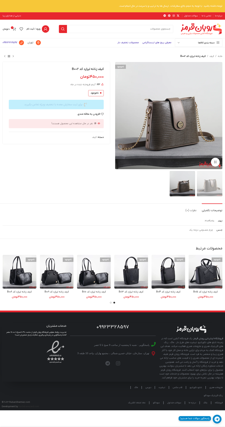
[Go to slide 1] (114, 303)
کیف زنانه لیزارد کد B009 (57, 292)
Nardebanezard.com (28, 406)
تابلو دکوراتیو (196, 387)
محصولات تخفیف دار (128, 42)
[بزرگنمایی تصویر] (215, 162)
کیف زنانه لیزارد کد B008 (19, 292)
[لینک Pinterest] (169, 15)
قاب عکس (177, 387)
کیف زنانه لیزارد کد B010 (94, 292)
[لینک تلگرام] (164, 15)
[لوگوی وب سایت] (201, 28)
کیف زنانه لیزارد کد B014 (168, 292)
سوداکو (156, 402)
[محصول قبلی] (13, 56)
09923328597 (10, 42)
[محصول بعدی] (5, 56)
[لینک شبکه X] (178, 15)
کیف (212, 56)
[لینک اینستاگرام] (174, 15)
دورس (148, 387)
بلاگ (205, 402)
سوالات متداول (174, 402)
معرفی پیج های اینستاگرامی (156, 42)
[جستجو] (63, 29)
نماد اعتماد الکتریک (137, 402)
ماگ (136, 387)
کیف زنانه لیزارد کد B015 (205, 292)
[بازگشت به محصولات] (9, 56)
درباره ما (192, 402)
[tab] (212, 208)
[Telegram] (107, 363)
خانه (220, 56)
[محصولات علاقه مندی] (21, 28)
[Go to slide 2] (111, 303)
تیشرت (162, 387)
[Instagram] (118, 363)
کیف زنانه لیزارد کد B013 (131, 292)
